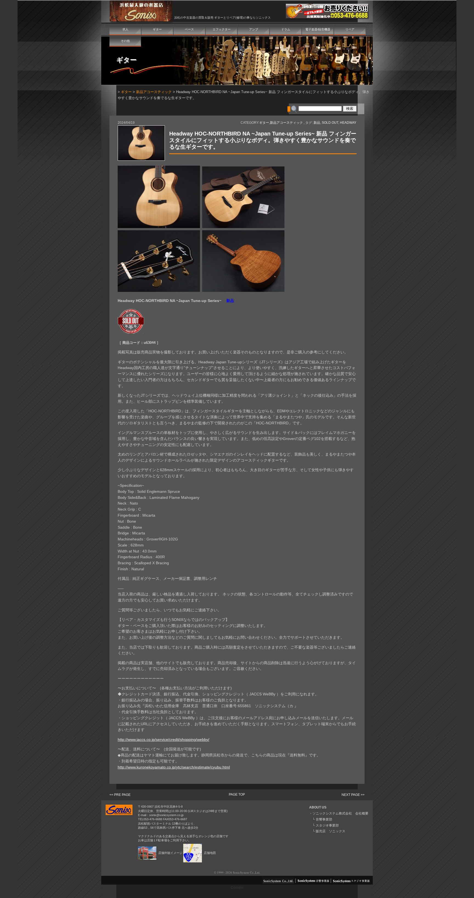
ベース (189, 29)
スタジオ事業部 (327, 825)
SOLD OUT (330, 122)
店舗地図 (209, 852)
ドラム (285, 29)
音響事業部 (324, 819)
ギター (157, 29)
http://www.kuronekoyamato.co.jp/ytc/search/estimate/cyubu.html (174, 767)
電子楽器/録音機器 (317, 29)
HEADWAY (348, 122)
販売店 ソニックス (330, 831)
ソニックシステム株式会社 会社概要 (340, 813)
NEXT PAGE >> (353, 795)
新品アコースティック (154, 92)
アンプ (253, 29)
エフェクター (222, 29)
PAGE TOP (237, 794)
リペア (349, 29)
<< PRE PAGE (120, 795)
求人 (125, 29)
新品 (317, 122)
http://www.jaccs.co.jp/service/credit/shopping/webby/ (163, 740)
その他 (125, 40)
